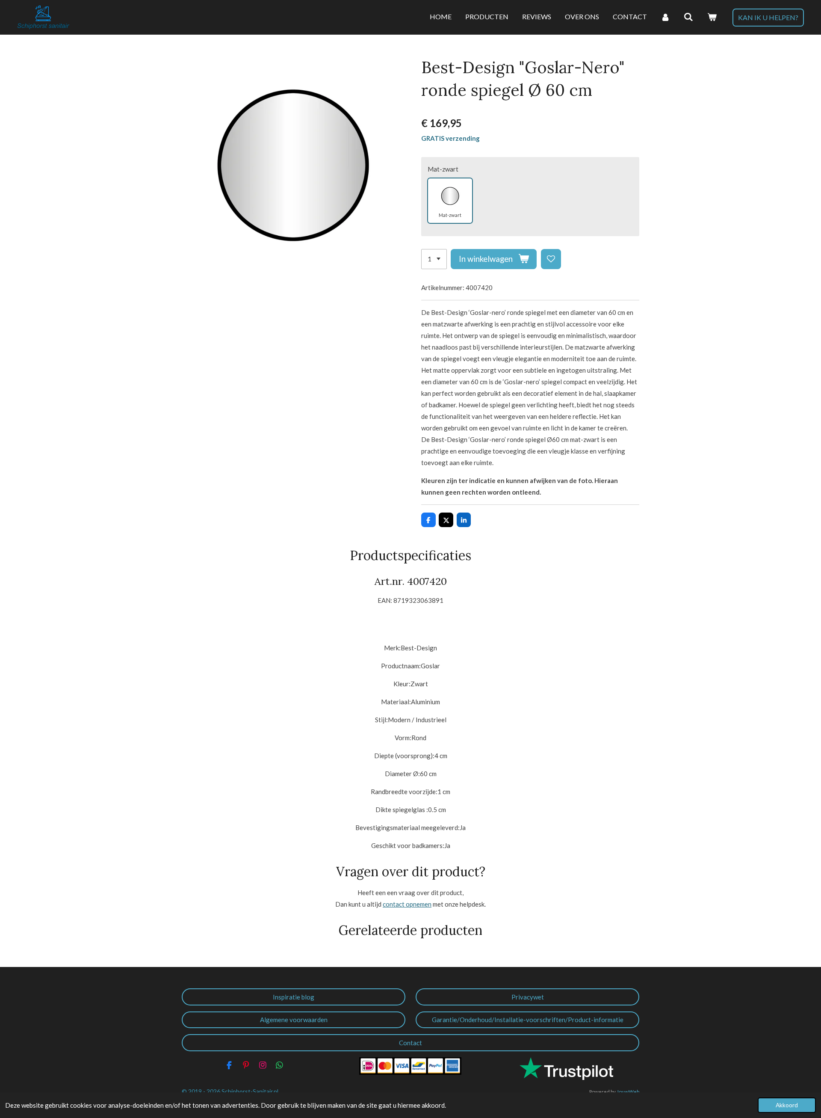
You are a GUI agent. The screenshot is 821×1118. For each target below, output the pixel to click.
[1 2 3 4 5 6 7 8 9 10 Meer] (434, 259)
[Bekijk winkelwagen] (712, 17)
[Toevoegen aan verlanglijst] (551, 259)
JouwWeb (628, 1091)
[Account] (665, 17)
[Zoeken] (688, 17)
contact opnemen (407, 904)
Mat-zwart (443, 169)
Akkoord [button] (787, 1105)
